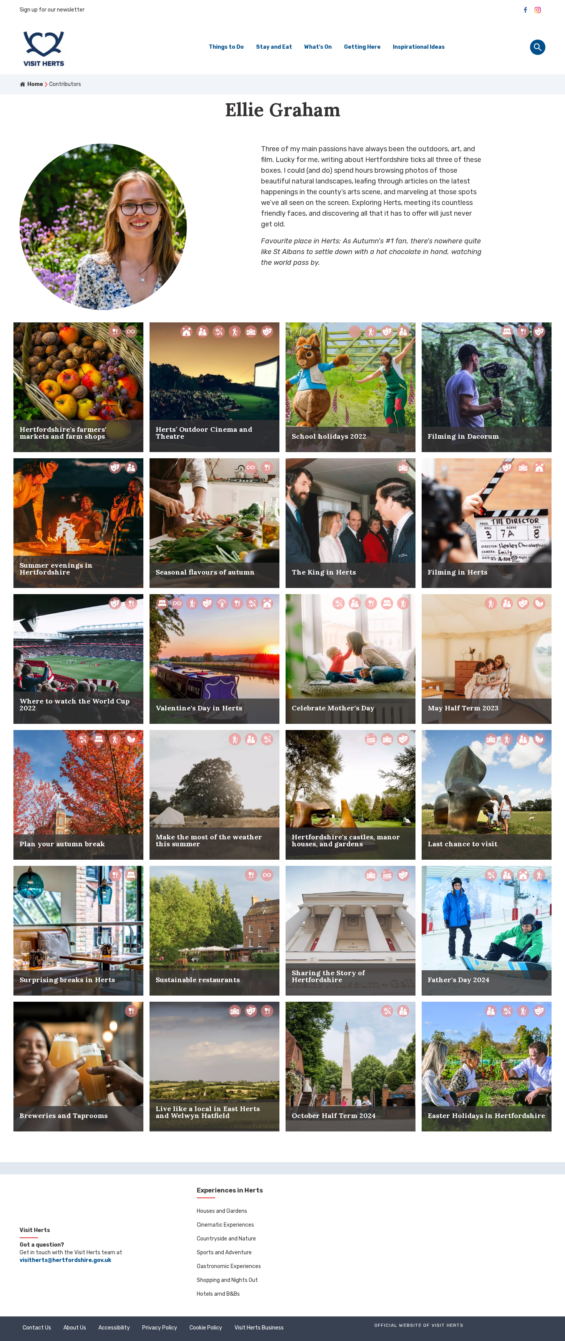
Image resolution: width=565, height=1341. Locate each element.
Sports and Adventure (224, 1252)
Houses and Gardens (222, 1211)
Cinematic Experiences (225, 1225)
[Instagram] (538, 10)
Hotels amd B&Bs (218, 1294)
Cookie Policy (205, 1327)
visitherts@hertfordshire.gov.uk (65, 1260)
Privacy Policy (159, 1327)
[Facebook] (525, 10)
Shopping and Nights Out (227, 1280)
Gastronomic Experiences (229, 1266)
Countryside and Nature (226, 1238)
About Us (74, 1327)
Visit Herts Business (259, 1327)
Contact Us (37, 1327)
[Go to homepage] (83, 47)
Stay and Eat (274, 47)
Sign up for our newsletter (52, 10)
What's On (318, 47)
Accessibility (114, 1327)
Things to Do (226, 47)
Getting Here (362, 47)
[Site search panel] (537, 47)
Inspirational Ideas (419, 47)
